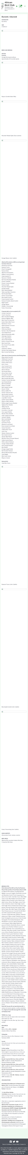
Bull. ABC (12, 1074)
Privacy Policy (16, 1144)
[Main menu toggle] (24, 6)
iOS (10, 1029)
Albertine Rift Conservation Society (10, 1104)
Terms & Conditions (7, 1144)
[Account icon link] (16, 6)
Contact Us (23, 1144)
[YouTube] (17, 1141)
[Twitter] (14, 1141)
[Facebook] (11, 1141)
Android (14, 1029)
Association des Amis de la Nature (10, 1110)
